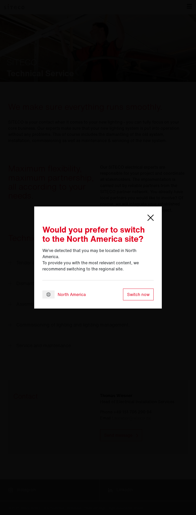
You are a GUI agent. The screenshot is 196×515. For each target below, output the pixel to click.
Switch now (138, 294)
